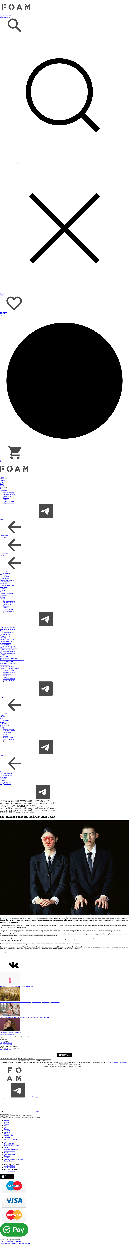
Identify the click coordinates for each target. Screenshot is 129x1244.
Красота (2, 718)
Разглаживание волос (7, 661)
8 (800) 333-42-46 (9, 1167)
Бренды (2, 519)
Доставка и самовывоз (11, 1149)
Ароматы (3, 489)
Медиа (2, 715)
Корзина (2, 314)
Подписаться (43, 1060)
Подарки (3, 727)
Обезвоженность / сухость (8, 648)
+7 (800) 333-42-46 (6, 1044)
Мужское (3, 487)
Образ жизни (4, 490)
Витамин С (3, 583)
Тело (1, 484)
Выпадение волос (5, 634)
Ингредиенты (4, 573)
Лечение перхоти (5, 644)
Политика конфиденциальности (10, 1241)
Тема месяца (4, 725)
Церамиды (3, 595)
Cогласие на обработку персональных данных (15, 1243)
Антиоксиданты (5, 582)
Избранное (3, 312)
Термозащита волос (6, 656)
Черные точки (4, 665)
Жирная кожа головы (7, 639)
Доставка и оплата (9, 494)
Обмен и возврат (9, 1151)
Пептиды (3, 588)
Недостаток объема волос (8, 646)
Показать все (4, 535)
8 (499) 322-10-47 (5, 15)
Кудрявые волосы (5, 643)
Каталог (3, 477)
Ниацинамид (4, 587)
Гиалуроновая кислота (7, 585)
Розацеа (2, 655)
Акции (2, 697)
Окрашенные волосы (7, 649)
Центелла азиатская (6, 593)
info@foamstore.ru (5, 17)
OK (2, 1037)
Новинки (3, 537)
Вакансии (7, 1156)
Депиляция (3, 638)
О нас (5, 1142)
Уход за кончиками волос (8, 663)
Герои (2, 722)
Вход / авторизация (9, 493)
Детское (2, 480)
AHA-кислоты (4, 576)
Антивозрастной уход (7, 632)
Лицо (2, 482)
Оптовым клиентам (10, 1154)
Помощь (2, 294)
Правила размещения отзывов (13, 1159)
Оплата (6, 1147)
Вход (1, 295)
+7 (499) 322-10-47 (9, 501)
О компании (7, 496)
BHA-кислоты (4, 578)
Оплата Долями (9, 1161)
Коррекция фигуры (6, 641)
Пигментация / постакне (8, 651)
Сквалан (2, 592)
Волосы (2, 485)
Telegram (35, 1097)
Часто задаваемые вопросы (12, 1145)
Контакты (6, 498)
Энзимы (2, 597)
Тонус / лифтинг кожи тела (8, 658)
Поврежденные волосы (7, 653)
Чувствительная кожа (7, 666)
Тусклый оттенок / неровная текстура (12, 660)
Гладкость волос (5, 636)
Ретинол (2, 590)
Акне (1, 631)
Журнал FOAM (9, 1144)
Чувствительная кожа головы (9, 668)
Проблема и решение (7, 627)
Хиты (2, 555)
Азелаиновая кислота (7, 580)
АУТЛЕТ (3, 756)
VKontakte (35, 1111)
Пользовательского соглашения (117, 1062)
